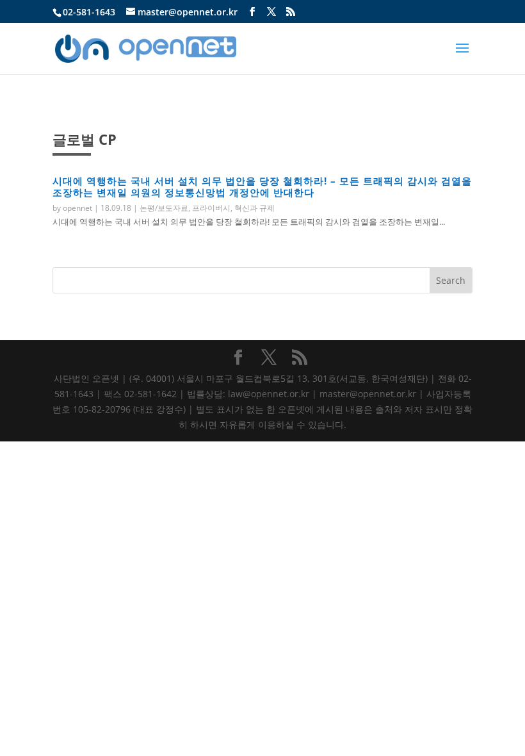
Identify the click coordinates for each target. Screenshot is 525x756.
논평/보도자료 (164, 207)
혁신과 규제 (254, 207)
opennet (77, 207)
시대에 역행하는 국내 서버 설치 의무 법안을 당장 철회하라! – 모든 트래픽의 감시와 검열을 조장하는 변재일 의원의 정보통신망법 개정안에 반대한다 (262, 186)
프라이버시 (211, 207)
